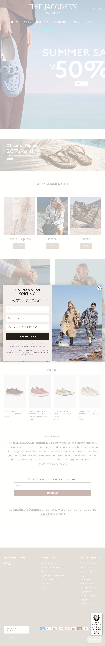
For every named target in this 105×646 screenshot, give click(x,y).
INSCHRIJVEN (28, 336)
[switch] (96, 632)
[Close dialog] (99, 288)
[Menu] (100, 614)
